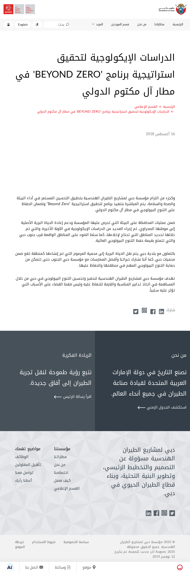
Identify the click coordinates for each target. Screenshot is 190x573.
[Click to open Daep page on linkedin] (148, 513)
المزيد (99, 24)
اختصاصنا (61, 472)
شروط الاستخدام (43, 542)
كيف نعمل (62, 480)
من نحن (141, 24)
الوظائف (21, 456)
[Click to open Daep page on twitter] (172, 513)
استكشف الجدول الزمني (167, 407)
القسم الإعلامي (145, 107)
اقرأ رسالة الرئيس (77, 396)
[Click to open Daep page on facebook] (156, 513)
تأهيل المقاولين (28, 464)
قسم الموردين (120, 24)
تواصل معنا (24, 472)
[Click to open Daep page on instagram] (164, 514)
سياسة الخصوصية (76, 542)
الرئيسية (178, 24)
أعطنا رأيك (23, 480)
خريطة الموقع (20, 544)
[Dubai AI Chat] (9, 567)
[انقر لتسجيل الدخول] (8, 24)
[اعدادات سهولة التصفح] (37, 24)
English (23, 24)
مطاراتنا (160, 24)
